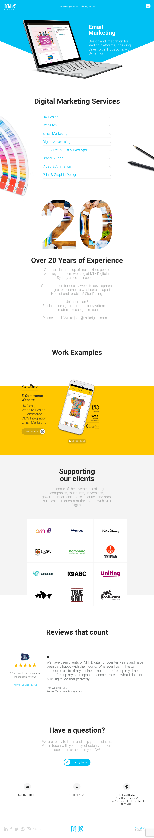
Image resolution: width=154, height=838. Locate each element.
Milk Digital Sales (27, 795)
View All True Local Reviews (25, 685)
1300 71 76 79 (76, 795)
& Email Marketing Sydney (83, 6)
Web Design (65, 6)
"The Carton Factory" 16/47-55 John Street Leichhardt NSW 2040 (126, 800)
